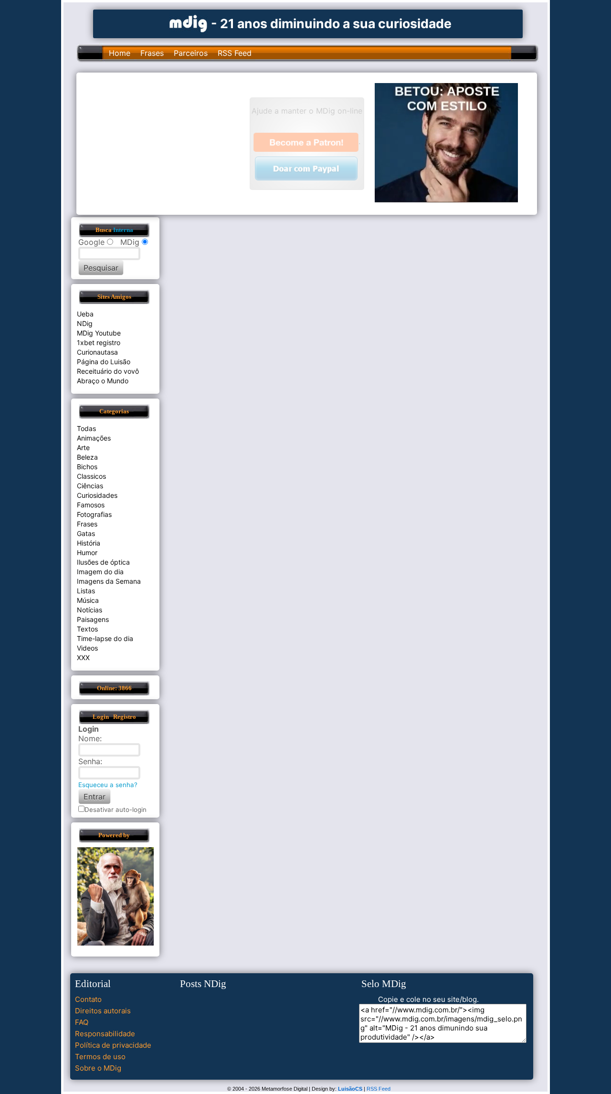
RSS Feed (235, 53)
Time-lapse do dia (105, 638)
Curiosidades (97, 495)
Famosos (91, 505)
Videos (87, 648)
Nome (89, 738)
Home (119, 53)
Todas (86, 428)
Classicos (91, 476)
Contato (88, 999)
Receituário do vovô (108, 371)
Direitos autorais (103, 1010)
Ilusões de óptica (103, 562)
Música (88, 600)
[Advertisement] (167, 142)
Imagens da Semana (109, 581)
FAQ (81, 1022)
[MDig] (188, 22)
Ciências (90, 486)
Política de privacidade (113, 1045)
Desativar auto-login (115, 809)
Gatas (86, 533)
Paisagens (93, 619)
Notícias (89, 610)
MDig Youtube (99, 333)
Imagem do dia (100, 572)
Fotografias (94, 514)
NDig (85, 323)
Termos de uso (100, 1056)
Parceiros (191, 53)
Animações (94, 438)
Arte (83, 447)
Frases (152, 53)
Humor (87, 552)
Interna (123, 230)
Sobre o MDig (98, 1068)
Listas (86, 591)
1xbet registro (98, 342)
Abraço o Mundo (102, 381)
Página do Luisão (103, 362)
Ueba (85, 314)
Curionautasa (97, 352)
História (88, 543)
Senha (89, 761)
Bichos (87, 467)
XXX (83, 657)
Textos (87, 629)
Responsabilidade (105, 1033)
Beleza (87, 457)
